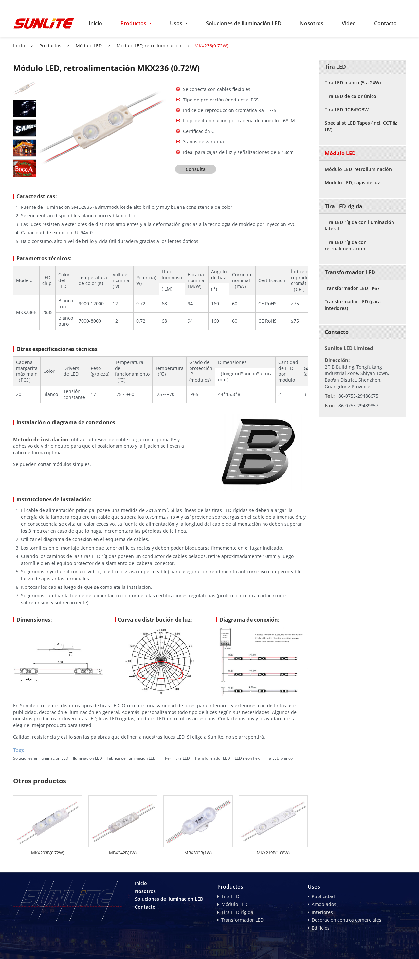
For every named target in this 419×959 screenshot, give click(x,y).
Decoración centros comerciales (346, 920)
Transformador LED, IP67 (352, 288)
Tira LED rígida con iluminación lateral (359, 225)
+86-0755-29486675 (357, 396)
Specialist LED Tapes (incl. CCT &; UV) (361, 126)
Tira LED (335, 66)
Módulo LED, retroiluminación (148, 46)
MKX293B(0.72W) (47, 853)
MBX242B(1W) (123, 853)
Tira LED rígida (343, 206)
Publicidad (323, 896)
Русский (344, 5)
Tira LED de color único (350, 96)
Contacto (385, 23)
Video (349, 23)
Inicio (95, 23)
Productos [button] (134, 23)
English (321, 5)
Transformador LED (350, 272)
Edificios (321, 928)
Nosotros (311, 23)
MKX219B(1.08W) (273, 853)
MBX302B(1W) (198, 853)
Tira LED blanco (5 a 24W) (353, 83)
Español (368, 5)
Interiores (322, 912)
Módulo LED (88, 46)
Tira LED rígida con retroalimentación (346, 245)
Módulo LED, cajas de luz (352, 182)
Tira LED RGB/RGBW (347, 109)
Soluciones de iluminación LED (244, 23)
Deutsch (393, 5)
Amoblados (324, 904)
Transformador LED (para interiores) (353, 305)
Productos (49, 46)
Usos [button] (177, 23)
